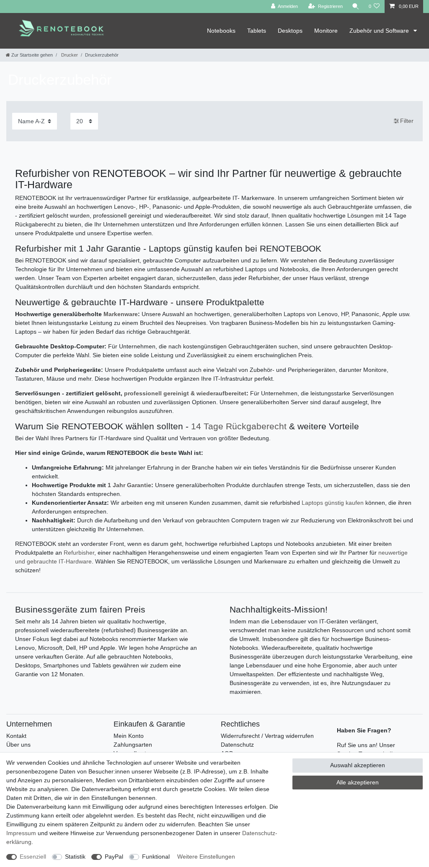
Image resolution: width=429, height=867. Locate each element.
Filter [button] (406, 120)
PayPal (114, 856)
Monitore (326, 30)
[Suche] (355, 6)
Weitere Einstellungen (206, 856)
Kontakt (16, 735)
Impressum (21, 833)
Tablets (256, 30)
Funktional (156, 856)
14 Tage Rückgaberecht (239, 426)
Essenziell (33, 856)
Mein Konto (129, 735)
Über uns (18, 744)
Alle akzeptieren (357, 782)
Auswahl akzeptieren (357, 765)
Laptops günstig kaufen (333, 502)
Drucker (69, 54)
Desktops (290, 30)
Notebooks (221, 30)
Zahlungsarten (133, 744)
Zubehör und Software (380, 30)
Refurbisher (79, 552)
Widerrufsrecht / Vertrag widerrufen (267, 735)
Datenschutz (237, 744)
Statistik (75, 856)
